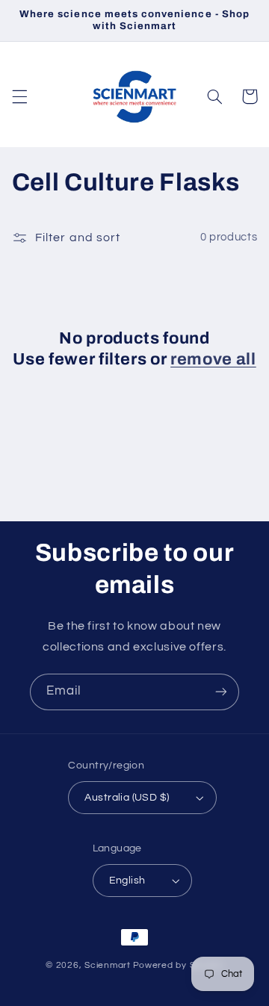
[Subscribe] (221, 692)
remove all (213, 359)
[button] (19, 96)
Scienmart (107, 965)
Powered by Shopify (178, 965)
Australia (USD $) (126, 797)
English (127, 880)
